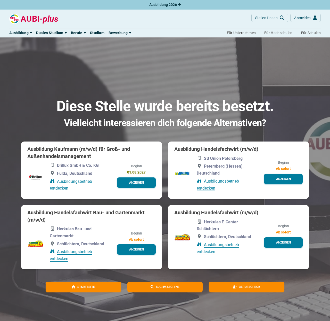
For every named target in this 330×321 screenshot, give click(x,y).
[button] (20, 32)
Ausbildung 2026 (163, 5)
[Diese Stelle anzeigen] (35, 177)
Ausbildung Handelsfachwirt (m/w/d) (216, 149)
